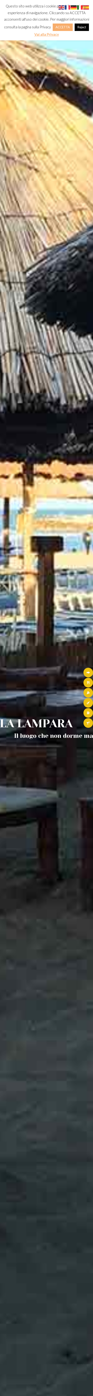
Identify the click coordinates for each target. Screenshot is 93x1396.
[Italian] (80, 7)
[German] (74, 7)
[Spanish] (86, 7)
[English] (61, 7)
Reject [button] (82, 27)
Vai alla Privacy (46, 34)
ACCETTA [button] (63, 27)
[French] (68, 7)
